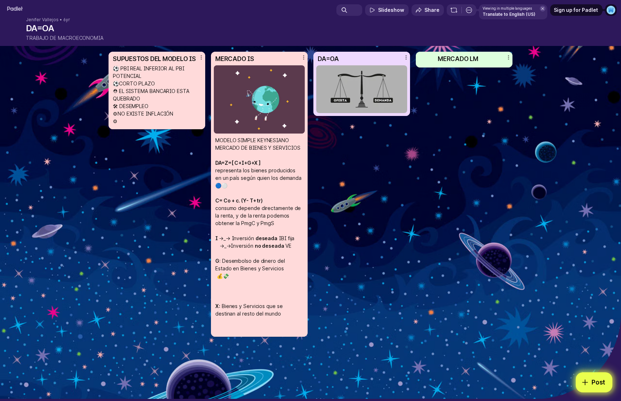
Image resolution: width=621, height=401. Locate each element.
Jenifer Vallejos (42, 19)
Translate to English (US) (509, 14)
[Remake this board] (454, 10)
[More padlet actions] (469, 10)
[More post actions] (201, 57)
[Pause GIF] (299, 127)
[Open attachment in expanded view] (259, 99)
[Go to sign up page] (611, 10)
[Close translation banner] (543, 8)
